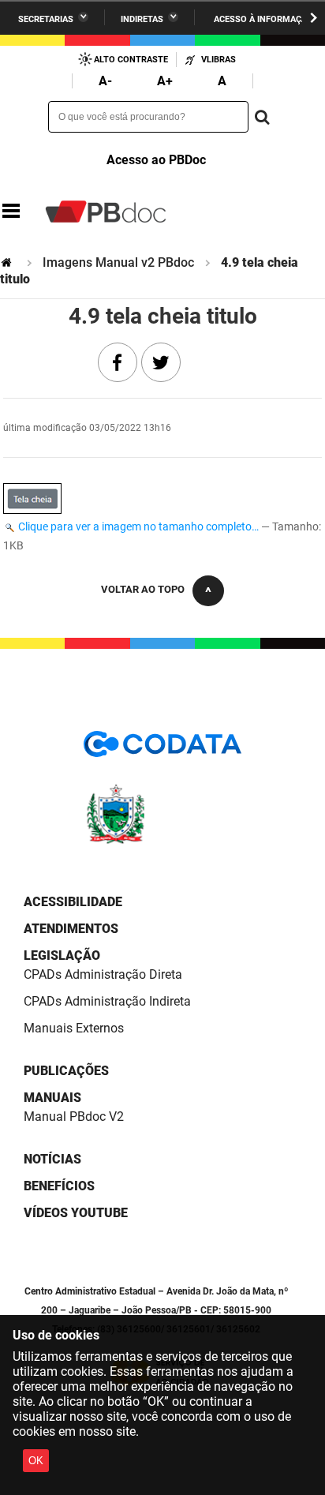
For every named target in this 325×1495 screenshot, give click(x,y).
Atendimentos (71, 928)
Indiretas (142, 19)
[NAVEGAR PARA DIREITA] (313, 18)
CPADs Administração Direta (103, 974)
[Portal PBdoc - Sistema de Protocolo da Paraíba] (106, 211)
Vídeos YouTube (76, 1212)
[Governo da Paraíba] (162, 841)
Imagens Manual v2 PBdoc (118, 262)
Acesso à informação (263, 19)
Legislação (62, 955)
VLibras (218, 59)
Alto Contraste (131, 59)
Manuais (52, 1097)
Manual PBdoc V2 (74, 1116)
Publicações (66, 1070)
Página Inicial (8, 262)
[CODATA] (162, 749)
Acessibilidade (73, 901)
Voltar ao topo (143, 589)
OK (35, 1461)
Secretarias (45, 19)
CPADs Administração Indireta (107, 1001)
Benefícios (59, 1185)
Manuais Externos (74, 1028)
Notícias (52, 1159)
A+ (165, 80)
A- (105, 80)
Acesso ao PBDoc (156, 159)
